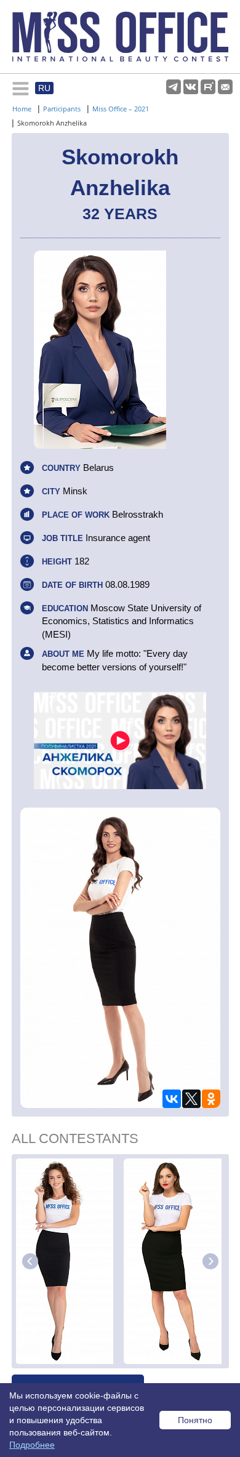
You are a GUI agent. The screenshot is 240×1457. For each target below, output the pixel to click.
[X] (191, 1099)
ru (44, 88)
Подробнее (32, 1445)
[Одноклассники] (211, 1099)
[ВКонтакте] (171, 1099)
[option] (67, 1261)
